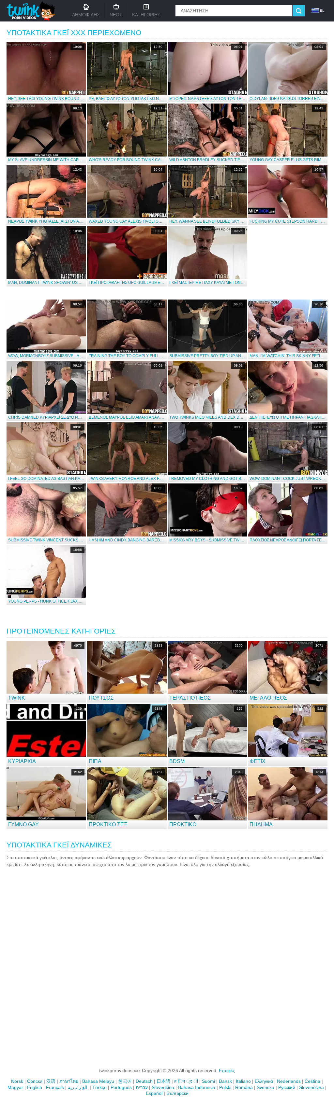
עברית (142, 1087)
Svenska (265, 1087)
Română (244, 1087)
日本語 (163, 1081)
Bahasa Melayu (98, 1081)
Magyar (15, 1087)
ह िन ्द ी (186, 1081)
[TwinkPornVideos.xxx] (32, 11)
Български (177, 1093)
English (34, 1087)
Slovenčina (163, 1087)
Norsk (17, 1081)
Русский (286, 1087)
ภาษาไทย (68, 1081)
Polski (225, 1087)
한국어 (125, 1081)
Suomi (208, 1081)
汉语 (50, 1081)
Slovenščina (311, 1087)
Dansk (225, 1081)
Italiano (243, 1081)
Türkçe (99, 1087)
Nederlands (289, 1081)
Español (154, 1093)
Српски (34, 1081)
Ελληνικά (264, 1081)
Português (121, 1087)
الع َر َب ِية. (78, 1087)
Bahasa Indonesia (196, 1087)
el (322, 10)
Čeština (312, 1081)
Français (55, 1087)
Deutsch (144, 1081)
